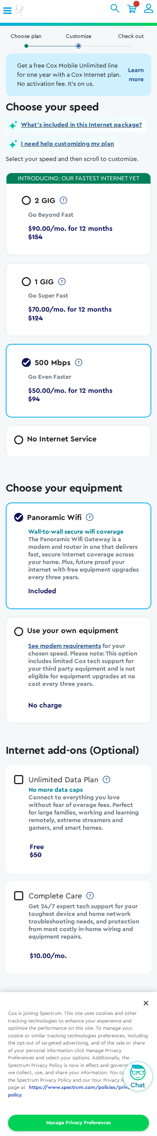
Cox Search (115, 8)
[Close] (146, 1003)
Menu (10, 11)
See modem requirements (64, 646)
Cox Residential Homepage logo (31, 11)
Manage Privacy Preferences (78, 1122)
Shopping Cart (131, 8)
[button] (8, 11)
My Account (148, 8)
